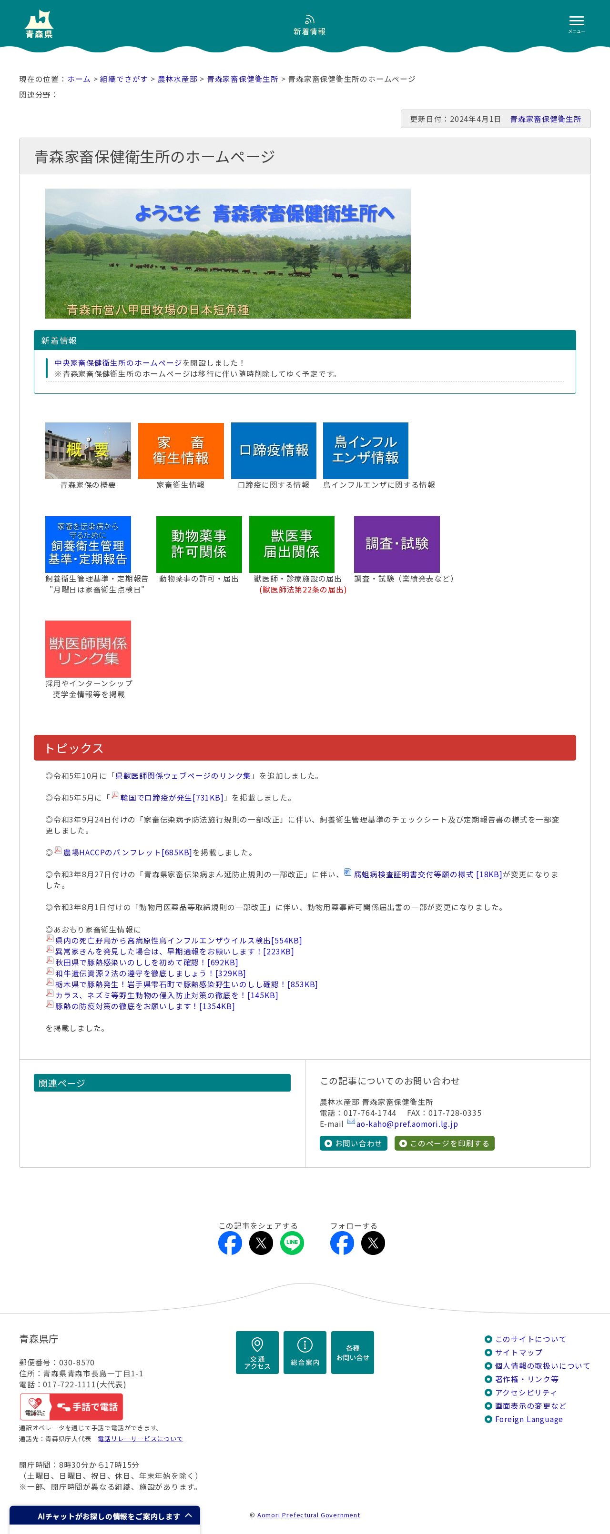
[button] (105, 1515)
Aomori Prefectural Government (308, 1514)
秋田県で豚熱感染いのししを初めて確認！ (146, 962)
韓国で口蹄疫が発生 (172, 797)
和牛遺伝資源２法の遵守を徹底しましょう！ (150, 973)
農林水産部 (178, 78)
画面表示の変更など (531, 1405)
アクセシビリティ (526, 1392)
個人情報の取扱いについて (543, 1365)
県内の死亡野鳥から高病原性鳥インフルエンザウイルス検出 (179, 940)
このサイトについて (531, 1338)
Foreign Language (529, 1419)
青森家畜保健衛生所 (243, 78)
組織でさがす (124, 78)
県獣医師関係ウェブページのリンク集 (183, 775)
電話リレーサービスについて (140, 1438)
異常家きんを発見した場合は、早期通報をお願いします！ (175, 951)
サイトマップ (519, 1352)
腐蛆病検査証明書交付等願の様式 (428, 874)
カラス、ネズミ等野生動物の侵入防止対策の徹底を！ (166, 995)
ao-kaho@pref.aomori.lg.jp (407, 1123)
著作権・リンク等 (527, 1379)
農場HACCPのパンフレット (128, 852)
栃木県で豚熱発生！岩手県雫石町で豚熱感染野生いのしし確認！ (186, 984)
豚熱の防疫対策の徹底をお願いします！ (145, 1006)
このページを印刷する (450, 1143)
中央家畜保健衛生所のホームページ (118, 362)
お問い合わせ (359, 1143)
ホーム (79, 78)
